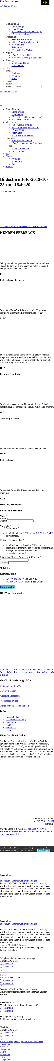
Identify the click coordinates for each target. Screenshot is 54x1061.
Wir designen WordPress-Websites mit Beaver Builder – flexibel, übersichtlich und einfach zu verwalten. (26, 831)
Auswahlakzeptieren (5, 1047)
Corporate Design (8, 691)
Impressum (11, 722)
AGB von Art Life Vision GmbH (38, 533)
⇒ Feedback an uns (9, 701)
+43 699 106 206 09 (15, 579)
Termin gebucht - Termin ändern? (15, 705)
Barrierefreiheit (12, 717)
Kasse (8, 730)
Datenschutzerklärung (16, 553)
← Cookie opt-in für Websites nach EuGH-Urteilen (23, 226)
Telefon (3, 521)
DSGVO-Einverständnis (12, 540)
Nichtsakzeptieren (5, 1053)
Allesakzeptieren (5, 1058)
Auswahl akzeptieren (10, 1041)
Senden (4, 562)
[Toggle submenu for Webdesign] (17, 37)
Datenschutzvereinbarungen (24, 880)
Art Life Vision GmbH (43, 821)
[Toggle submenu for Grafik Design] (20, 24)
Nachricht (5, 526)
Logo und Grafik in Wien (11, 686)
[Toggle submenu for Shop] (12, 71)
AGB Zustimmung (9, 528)
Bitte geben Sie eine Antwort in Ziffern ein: (20, 557)
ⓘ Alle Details (7, 963)
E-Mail (4, 518)
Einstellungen (43, 850)
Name (3, 516)
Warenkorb (11, 727)
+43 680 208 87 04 (14, 581)
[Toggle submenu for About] (13, 61)
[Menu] (1, 19)
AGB (8, 725)
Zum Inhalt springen (9, 1)
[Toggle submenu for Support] (14, 53)
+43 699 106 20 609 (8, 6)
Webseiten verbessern (10, 696)
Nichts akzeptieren (29, 1041)
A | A (45, 2)
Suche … (10, 86)
